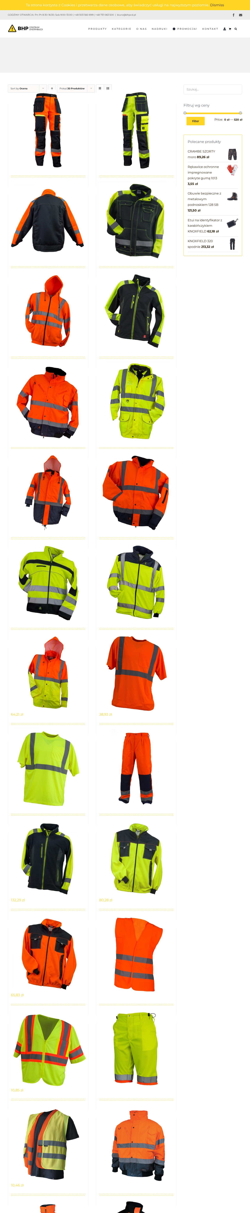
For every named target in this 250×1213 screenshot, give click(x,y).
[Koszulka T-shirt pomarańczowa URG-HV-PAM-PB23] (136, 673)
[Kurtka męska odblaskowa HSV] (48, 492)
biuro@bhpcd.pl (126, 14)
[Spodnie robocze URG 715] (136, 129)
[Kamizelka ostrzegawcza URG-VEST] (136, 953)
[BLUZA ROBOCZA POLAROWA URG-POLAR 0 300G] (48, 953)
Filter (195, 121)
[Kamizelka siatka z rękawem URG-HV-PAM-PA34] (48, 1048)
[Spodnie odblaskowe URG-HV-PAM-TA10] (136, 1048)
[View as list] (108, 88)
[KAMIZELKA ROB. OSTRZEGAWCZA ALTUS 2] (48, 1143)
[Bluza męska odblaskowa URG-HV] (48, 311)
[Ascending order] (52, 88)
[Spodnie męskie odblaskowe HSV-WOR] (136, 768)
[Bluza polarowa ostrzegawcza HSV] (136, 582)
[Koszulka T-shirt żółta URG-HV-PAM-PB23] (48, 768)
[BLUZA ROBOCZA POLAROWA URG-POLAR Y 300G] (136, 858)
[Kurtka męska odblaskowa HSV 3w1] (48, 401)
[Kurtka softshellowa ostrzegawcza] (48, 582)
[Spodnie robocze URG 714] (48, 129)
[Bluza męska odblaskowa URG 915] (136, 220)
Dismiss (217, 5)
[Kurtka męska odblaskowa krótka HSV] (136, 492)
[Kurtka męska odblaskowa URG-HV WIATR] (48, 673)
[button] (236, 28)
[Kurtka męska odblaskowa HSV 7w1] (136, 401)
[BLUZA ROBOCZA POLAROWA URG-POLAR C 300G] (48, 858)
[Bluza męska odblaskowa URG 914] (48, 220)
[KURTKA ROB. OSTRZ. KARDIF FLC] (136, 1143)
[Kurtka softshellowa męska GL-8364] (136, 311)
